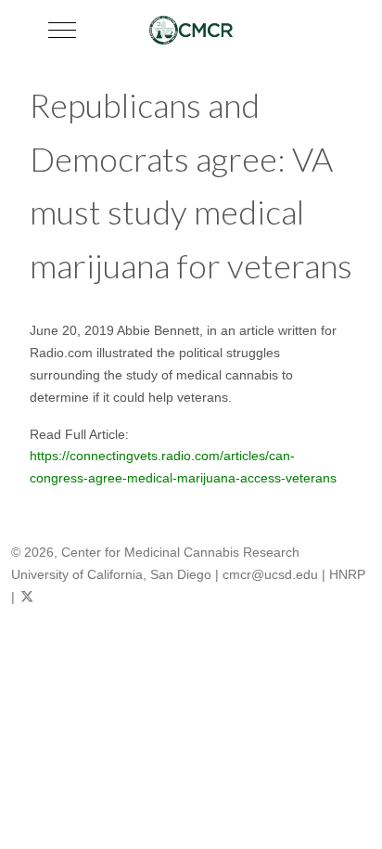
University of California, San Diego (111, 574)
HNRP (347, 574)
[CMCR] (191, 30)
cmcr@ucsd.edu (270, 574)
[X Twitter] (27, 596)
